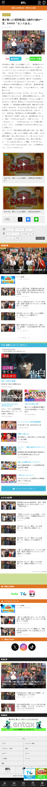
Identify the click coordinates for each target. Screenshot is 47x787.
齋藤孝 (18, 238)
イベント (27, 758)
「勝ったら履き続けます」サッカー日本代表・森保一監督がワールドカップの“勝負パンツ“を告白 (31, 552)
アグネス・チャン (12, 234)
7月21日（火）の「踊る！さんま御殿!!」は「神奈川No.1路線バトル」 (29, 527)
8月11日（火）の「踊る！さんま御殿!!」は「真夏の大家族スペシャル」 (30, 563)
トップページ (7, 771)
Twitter (15, 647)
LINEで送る (36, 219)
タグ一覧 (40, 238)
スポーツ (4, 753)
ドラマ (4, 743)
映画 (26, 748)
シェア (28, 219)
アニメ (27, 753)
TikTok (32, 647)
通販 (3, 763)
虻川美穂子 (25, 234)
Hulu (33, 59)
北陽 (33, 234)
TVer (13, 59)
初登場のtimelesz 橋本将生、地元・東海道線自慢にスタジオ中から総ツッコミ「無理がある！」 (31, 504)
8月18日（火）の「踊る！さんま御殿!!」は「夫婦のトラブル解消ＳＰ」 (30, 539)
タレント (29, 230)
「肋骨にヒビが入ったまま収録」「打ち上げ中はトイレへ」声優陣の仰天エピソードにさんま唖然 (31, 516)
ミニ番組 (4, 758)
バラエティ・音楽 (7, 748)
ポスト (20, 219)
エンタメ (10, 230)
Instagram (23, 647)
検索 (23, 771)
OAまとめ (6, 15)
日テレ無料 (32, 593)
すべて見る (22, 338)
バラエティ (19, 230)
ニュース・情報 (29, 743)
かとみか (10, 238)
